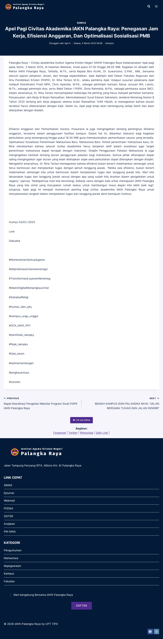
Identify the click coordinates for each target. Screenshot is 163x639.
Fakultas (9, 581)
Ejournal (9, 493)
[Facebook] (150, 631)
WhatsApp (86, 432)
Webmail (9, 500)
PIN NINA (10, 531)
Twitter (72, 432)
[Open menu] (156, 6)
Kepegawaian (12, 566)
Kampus (81, 22)
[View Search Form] (149, 6)
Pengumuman (12, 550)
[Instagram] (156, 631)
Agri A (67, 43)
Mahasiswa (11, 558)
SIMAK (8, 485)
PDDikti (8, 508)
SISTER (8, 516)
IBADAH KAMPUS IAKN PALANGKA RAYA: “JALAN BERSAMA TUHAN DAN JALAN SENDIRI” (127, 403)
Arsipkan (9, 523)
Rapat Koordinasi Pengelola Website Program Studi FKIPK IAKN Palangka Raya (40, 403)
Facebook (59, 432)
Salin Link (102, 432)
